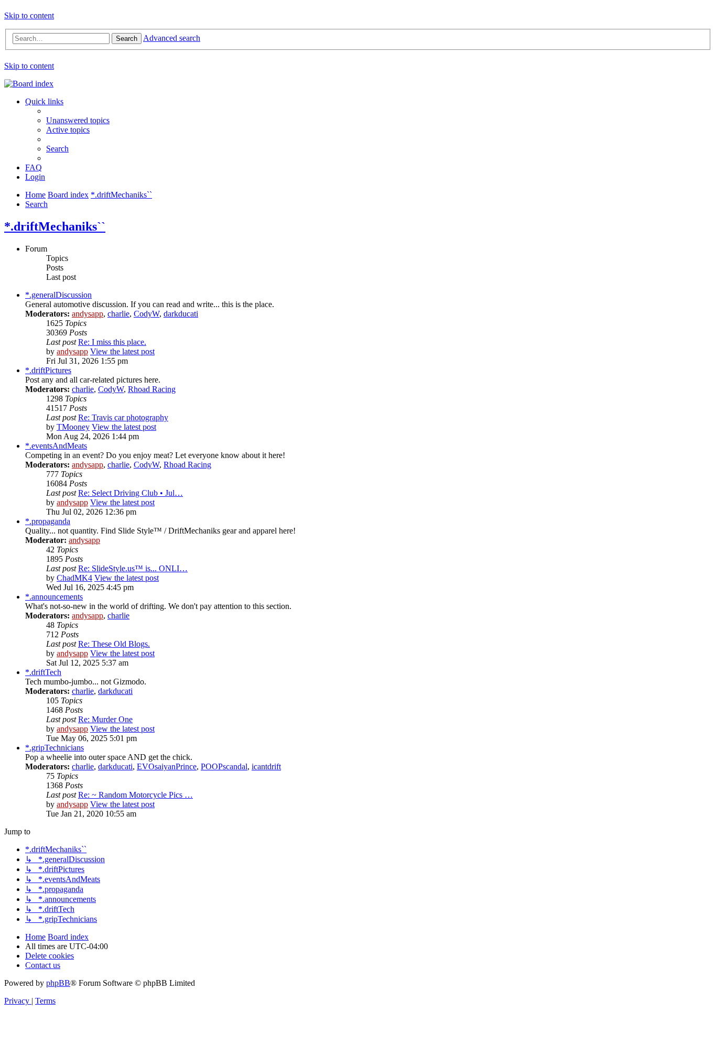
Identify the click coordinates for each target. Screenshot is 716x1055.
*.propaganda (47, 521)
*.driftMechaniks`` (54, 226)
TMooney (73, 426)
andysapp (87, 313)
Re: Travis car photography (123, 417)
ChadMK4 (74, 577)
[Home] (28, 83)
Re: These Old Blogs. (114, 643)
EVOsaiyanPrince (167, 766)
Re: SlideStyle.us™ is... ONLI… (133, 568)
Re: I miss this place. (112, 342)
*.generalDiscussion (58, 294)
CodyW (146, 313)
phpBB (58, 982)
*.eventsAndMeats (56, 445)
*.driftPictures (48, 370)
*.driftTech (43, 672)
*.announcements (54, 596)
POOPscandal (224, 766)
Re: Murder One (105, 719)
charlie (118, 313)
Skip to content (29, 15)
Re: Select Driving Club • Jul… (130, 492)
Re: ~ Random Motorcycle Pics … (135, 794)
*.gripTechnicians (54, 747)
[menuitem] (78, 120)
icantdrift (266, 766)
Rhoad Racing (152, 389)
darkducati (181, 313)
